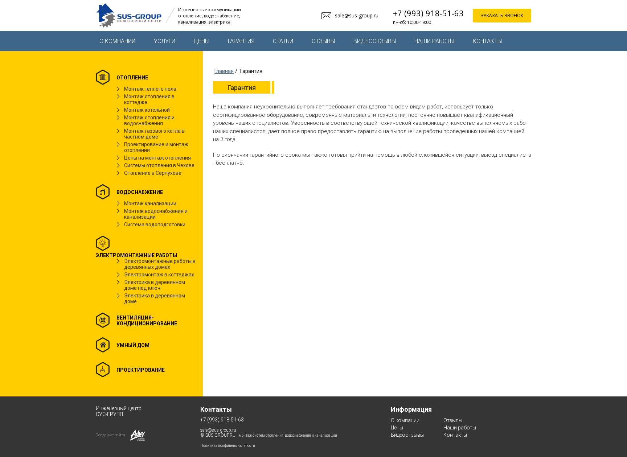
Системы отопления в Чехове (159, 165)
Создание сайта (110, 435)
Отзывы (323, 41)
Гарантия (241, 41)
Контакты (487, 41)
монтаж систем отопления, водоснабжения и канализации (288, 435)
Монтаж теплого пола (150, 89)
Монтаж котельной (147, 110)
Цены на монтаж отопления (157, 158)
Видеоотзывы (374, 41)
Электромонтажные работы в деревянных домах (160, 264)
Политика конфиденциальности (227, 446)
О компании (117, 41)
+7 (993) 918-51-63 (428, 13)
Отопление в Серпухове (152, 173)
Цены (201, 41)
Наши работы (434, 41)
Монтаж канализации (150, 203)
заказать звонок (502, 15)
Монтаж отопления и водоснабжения (149, 120)
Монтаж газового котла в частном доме (154, 134)
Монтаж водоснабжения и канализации (156, 214)
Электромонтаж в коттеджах (159, 274)
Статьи (283, 41)
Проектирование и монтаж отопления (156, 147)
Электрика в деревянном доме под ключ (154, 285)
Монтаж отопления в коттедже (149, 99)
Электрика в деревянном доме (154, 298)
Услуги (164, 41)
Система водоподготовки (154, 224)
